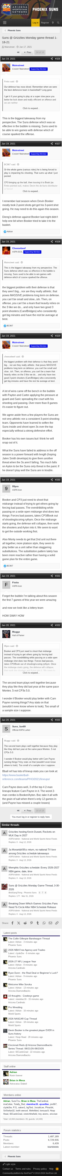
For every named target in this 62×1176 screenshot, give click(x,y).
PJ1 (15, 1107)
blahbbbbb (53, 1146)
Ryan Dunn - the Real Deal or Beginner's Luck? (33, 973)
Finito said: (9, 81)
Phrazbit (49, 1107)
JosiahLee (39, 1107)
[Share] (52, 59)
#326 (57, 58)
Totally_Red (19, 1104)
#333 (57, 720)
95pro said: (9, 646)
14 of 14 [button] (40, 52)
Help (51, 1169)
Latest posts (10, 932)
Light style (10, 1164)
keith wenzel (22, 1110)
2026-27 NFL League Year (22, 961)
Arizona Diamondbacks (19, 991)
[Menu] (4, 22)
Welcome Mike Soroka (20, 984)
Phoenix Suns (30, 893)
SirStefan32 (9, 1110)
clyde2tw (7, 1107)
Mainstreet (9, 47)
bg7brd (29, 1107)
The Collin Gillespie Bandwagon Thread (29, 938)
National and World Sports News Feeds (39, 839)
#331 (57, 576)
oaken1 (21, 1107)
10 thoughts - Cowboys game (23, 995)
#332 (57, 625)
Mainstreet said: (12, 262)
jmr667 (53, 1104)
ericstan (53, 1114)
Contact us (8, 1169)
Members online (12, 1095)
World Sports (14, 1014)
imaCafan (7, 1104)
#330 (57, 479)
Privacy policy (40, 1169)
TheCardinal (42, 1101)
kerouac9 (44, 1110)
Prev (28, 52)
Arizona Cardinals (16, 968)
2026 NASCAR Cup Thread (22, 1018)
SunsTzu (15, 1101)
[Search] (58, 23)
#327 (57, 143)
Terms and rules (23, 1169)
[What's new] (53, 23)
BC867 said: (10, 164)
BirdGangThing (15, 893)
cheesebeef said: (12, 356)
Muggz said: (10, 740)
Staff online (10, 1066)
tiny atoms (43, 1114)
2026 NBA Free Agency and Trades (26, 950)
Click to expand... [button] (31, 108)
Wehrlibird (34, 1110)
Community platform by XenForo (30, 1173)
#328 (57, 241)
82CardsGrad (16, 1114)
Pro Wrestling (15, 1007)
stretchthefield (30, 1114)
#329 (57, 335)
